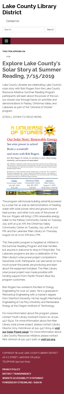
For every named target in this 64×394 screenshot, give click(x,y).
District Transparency (16, 374)
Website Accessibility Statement (22, 378)
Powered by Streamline (17, 382)
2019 (8, 56)
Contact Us (12, 21)
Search (50, 29)
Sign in (38, 382)
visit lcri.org (48, 339)
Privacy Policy (11, 369)
